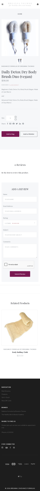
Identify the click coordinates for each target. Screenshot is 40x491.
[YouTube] (7, 448)
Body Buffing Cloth (20, 352)
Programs (5, 394)
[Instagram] (2, 448)
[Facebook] (10, 448)
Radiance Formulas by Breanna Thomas (18, 66)
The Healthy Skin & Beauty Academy (13, 414)
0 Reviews (14, 85)
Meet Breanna (6, 391)
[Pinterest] (14, 448)
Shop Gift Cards (6, 400)
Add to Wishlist (28, 134)
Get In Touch (6, 397)
